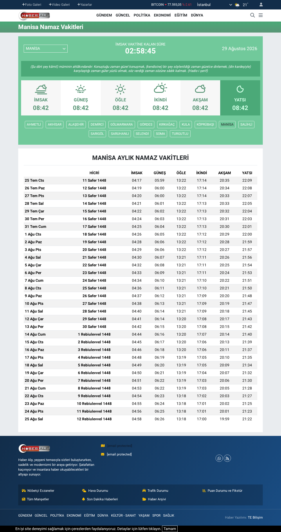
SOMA (160, 134)
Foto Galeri (33, 5)
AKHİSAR (54, 124)
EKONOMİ (162, 15)
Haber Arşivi (157, 499)
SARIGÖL (97, 134)
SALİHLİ (246, 124)
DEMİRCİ (97, 124)
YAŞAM (144, 515)
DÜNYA (197, 15)
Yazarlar (86, 5)
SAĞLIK (168, 515)
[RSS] (227, 458)
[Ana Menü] (261, 15)
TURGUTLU (180, 134)
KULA (186, 124)
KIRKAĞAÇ (167, 124)
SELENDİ (142, 134)
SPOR (156, 515)
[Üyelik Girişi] (259, 4)
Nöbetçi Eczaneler (40, 491)
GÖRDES (146, 124)
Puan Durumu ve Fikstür (225, 491)
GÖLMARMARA (121, 124)
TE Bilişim (255, 517)
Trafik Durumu (158, 491)
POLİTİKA (142, 15)
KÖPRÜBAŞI (205, 124)
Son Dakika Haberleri (102, 499)
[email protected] (119, 446)
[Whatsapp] (219, 458)
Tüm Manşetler (38, 499)
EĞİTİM (181, 15)
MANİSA (227, 124)
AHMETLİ (34, 124)
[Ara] (253, 15)
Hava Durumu (98, 491)
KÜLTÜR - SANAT (123, 515)
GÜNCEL (123, 15)
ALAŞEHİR (76, 124)
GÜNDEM (104, 15)
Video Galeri (61, 5)
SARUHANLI (120, 134)
